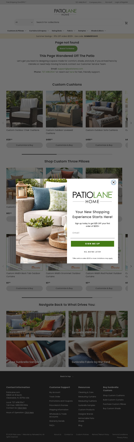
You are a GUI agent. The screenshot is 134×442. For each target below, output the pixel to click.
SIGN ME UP (92, 243)
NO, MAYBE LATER (92, 252)
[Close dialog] (113, 182)
